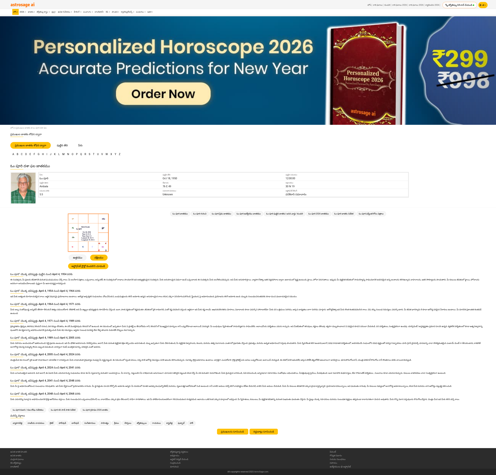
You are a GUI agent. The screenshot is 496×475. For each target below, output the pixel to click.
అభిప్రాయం (174, 455)
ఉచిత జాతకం (15, 455)
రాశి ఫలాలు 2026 (399, 5)
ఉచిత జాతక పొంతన (18, 452)
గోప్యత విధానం (336, 455)
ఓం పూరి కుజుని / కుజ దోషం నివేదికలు (28, 410)
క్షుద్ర (53, 12)
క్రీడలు (116, 423)
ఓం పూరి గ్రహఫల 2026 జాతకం (95, 410)
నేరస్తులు (127, 423)
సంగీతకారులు (89, 423)
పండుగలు (140, 12)
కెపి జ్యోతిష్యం (15, 463)
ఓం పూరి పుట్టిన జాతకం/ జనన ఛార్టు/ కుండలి (284, 213)
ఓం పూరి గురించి (199, 213)
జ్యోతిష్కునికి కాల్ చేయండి (459, 5)
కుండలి (387, 5)
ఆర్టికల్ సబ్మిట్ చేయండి (179, 459)
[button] (37, 70)
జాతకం (31, 12)
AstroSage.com (261, 471)
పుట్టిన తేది (62, 145)
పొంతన (115, 12)
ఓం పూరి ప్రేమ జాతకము (221, 213)
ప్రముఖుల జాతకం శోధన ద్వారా (30, 145)
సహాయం (333, 463)
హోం (369, 5)
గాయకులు (156, 423)
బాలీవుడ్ (75, 423)
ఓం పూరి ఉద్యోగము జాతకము (249, 213)
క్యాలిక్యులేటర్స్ (127, 12)
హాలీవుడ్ (62, 423)
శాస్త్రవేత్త (169, 423)
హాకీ (191, 423)
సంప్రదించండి (175, 463)
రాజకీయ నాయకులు (36, 423)
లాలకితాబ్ (99, 12)
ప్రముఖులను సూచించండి (232, 431)
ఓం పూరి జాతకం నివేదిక (343, 213)
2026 (22, 12)
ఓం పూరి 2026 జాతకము (318, 213)
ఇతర (149, 12)
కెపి (107, 12)
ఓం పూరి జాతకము (180, 213)
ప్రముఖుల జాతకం (23, 128)
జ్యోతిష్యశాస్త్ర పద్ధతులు (179, 452)
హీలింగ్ (77, 12)
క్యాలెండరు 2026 (432, 5)
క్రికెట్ (51, 423)
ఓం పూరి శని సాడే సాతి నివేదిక (63, 410)
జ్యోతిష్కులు (142, 423)
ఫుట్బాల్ (181, 423)
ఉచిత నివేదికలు (64, 12)
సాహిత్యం (105, 423)
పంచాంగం (87, 12)
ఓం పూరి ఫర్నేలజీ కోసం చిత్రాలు (371, 213)
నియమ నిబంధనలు (338, 459)
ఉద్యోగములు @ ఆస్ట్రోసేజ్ (340, 466)
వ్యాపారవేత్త (17, 423)
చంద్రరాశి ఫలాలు (17, 459)
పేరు (80, 145)
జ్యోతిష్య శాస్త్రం (43, 12)
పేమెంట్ (333, 452)
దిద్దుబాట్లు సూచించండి (263, 431)
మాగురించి (174, 466)
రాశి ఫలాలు (377, 5)
